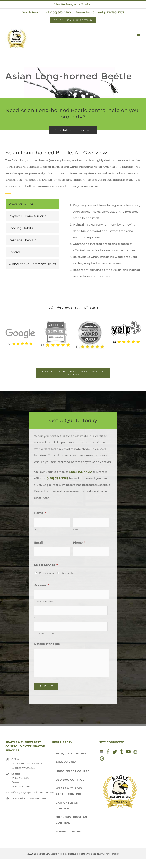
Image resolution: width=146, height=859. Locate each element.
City (36, 617)
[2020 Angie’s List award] (90, 322)
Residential (68, 573)
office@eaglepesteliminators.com (29, 792)
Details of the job (47, 644)
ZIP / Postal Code (45, 633)
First (37, 529)
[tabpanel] (103, 241)
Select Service (46, 564)
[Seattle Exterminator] (20, 326)
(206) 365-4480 (80, 472)
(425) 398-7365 (57, 478)
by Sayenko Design (109, 854)
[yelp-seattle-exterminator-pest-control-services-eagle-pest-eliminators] (126, 322)
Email (39, 542)
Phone (79, 542)
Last (75, 529)
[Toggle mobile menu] (139, 34)
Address (41, 585)
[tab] (32, 204)
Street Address (43, 601)
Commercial (46, 573)
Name (40, 513)
